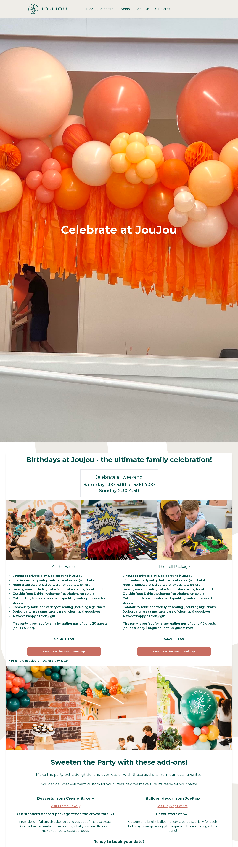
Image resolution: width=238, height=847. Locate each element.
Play (89, 9)
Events (124, 9)
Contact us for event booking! (64, 651)
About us (142, 9)
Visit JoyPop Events (173, 806)
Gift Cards (162, 9)
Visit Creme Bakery (65, 806)
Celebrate (106, 9)
